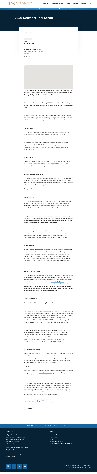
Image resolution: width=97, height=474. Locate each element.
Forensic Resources (55, 441)
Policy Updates (65, 7)
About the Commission (56, 435)
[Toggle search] (90, 4)
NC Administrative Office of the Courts (61, 443)
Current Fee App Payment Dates (49, 7)
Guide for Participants (57, 282)
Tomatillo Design (87, 467)
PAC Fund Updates (33, 7)
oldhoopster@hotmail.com (49, 290)
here (58, 252)
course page (46, 189)
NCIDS (26, 59)
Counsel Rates (54, 437)
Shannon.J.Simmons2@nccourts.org (36, 362)
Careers (52, 439)
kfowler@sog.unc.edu (45, 373)
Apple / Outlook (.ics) (44, 401)
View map (26, 53)
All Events (28, 32)
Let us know (70, 425)
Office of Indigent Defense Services (82, 465)
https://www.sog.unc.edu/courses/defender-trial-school (42, 218)
